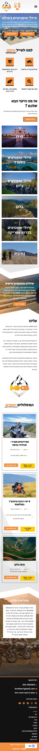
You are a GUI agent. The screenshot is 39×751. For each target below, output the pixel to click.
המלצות (34, 734)
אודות (35, 712)
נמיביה (35, 726)
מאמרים (34, 737)
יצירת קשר (33, 740)
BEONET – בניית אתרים (19, 749)
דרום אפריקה (32, 717)
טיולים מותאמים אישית (29, 731)
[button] (36, 6)
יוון (36, 714)
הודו (35, 720)
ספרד (35, 723)
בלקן (35, 728)
